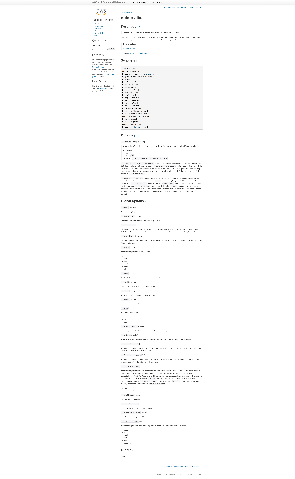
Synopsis (97, 28)
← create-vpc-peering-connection (176, 7)
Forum (151, 2)
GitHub (159, 2)
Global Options (99, 33)
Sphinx (199, 474)
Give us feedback (98, 67)
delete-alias (96, 24)
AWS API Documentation (137, 53)
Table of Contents (103, 19)
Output (96, 35)
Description (98, 26)
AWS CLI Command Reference (108, 2)
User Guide (141, 2)
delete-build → (195, 7)
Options (97, 31)
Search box (96, 45)
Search (111, 49)
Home (131, 2)
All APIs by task (129, 48)
